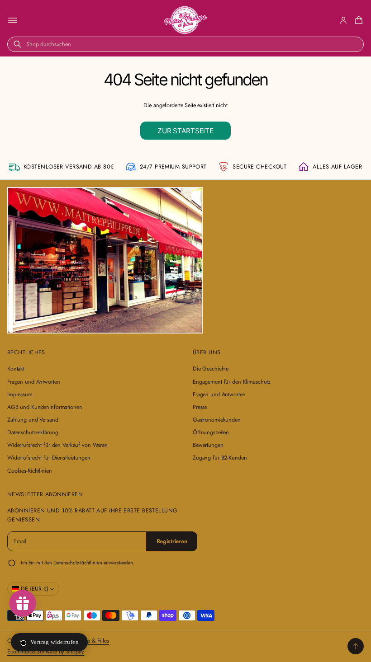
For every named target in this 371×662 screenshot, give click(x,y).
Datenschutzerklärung (32, 432)
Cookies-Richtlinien (29, 471)
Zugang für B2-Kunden (220, 458)
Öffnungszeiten (211, 432)
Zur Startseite (185, 131)
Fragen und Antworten (33, 382)
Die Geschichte (210, 369)
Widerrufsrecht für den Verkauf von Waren (57, 445)
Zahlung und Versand (32, 420)
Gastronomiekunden (217, 420)
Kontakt (15, 369)
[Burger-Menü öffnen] (12, 20)
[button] (357, 20)
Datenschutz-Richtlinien (77, 562)
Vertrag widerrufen (54, 642)
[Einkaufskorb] (357, 20)
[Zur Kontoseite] (343, 20)
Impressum (20, 394)
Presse (200, 407)
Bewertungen (208, 445)
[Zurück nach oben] (355, 646)
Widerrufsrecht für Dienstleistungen (48, 458)
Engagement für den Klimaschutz (232, 382)
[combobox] (185, 44)
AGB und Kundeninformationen (44, 407)
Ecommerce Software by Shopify (45, 652)
